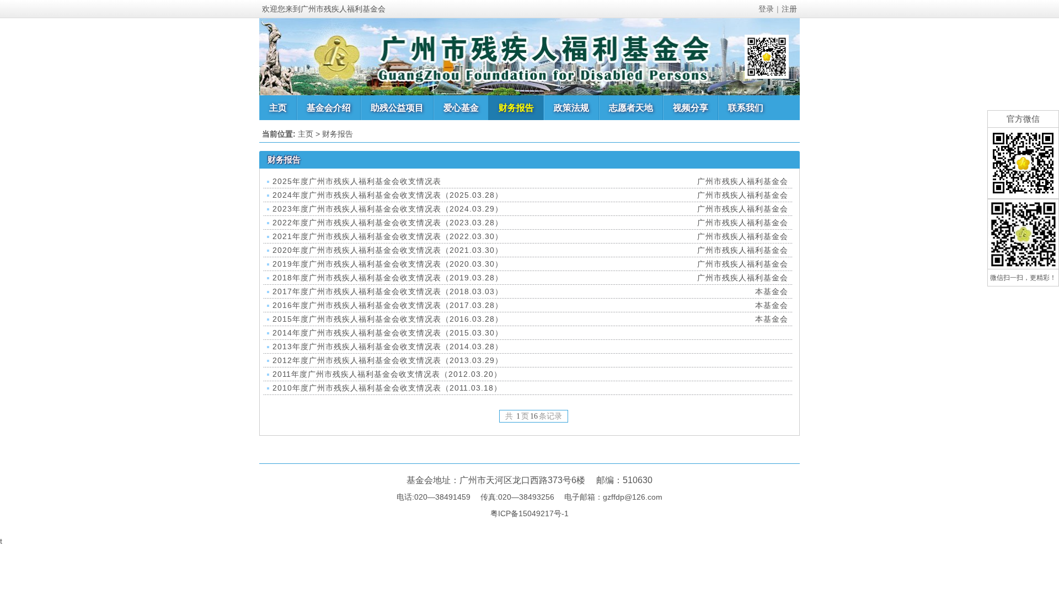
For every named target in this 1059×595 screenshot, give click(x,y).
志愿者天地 (631, 107)
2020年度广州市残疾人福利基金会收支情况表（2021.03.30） (387, 250)
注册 (789, 8)
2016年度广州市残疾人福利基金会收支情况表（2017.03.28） (387, 305)
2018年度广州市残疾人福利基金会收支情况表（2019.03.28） (387, 277)
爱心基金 (461, 107)
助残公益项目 (397, 107)
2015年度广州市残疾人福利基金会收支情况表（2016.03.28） (387, 319)
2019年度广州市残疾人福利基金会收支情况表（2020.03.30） (387, 263)
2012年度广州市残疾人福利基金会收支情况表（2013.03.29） (387, 360)
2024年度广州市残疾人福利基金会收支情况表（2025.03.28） (387, 195)
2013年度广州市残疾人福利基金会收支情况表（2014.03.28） (387, 346)
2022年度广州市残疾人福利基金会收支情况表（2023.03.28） (387, 222)
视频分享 (690, 107)
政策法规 (571, 107)
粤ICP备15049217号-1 (529, 513)
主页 (278, 107)
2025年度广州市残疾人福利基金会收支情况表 (356, 181)
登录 (766, 8)
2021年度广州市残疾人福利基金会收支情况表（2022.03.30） (387, 236)
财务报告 (516, 107)
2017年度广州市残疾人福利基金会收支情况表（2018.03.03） (387, 291)
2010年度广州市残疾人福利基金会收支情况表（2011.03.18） (387, 387)
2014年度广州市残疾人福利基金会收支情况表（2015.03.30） (387, 332)
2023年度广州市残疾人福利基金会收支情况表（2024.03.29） (387, 208)
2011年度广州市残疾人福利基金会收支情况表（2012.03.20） (387, 374)
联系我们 (745, 107)
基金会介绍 (329, 107)
